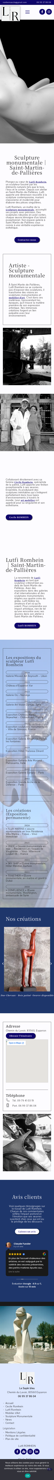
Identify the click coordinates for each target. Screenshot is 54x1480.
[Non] (49, 1469)
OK (27, 1476)
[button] (2, 963)
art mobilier (28, 500)
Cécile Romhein (23, 482)
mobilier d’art (17, 297)
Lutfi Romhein (37, 181)
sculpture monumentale (20, 209)
